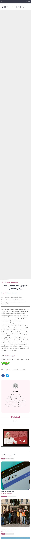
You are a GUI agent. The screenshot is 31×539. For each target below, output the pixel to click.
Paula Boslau (10, 531)
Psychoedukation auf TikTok (7, 491)
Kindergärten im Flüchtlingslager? (8, 454)
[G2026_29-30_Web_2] (15, 475)
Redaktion (9, 456)
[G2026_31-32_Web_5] (15, 513)
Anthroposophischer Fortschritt (8, 529)
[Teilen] (3, 375)
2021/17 (9, 369)
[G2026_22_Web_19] (15, 438)
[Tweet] (7, 375)
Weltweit (23, 369)
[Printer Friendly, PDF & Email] (5, 363)
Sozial (3, 458)
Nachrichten (15, 369)
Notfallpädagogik (10, 356)
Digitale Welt (4, 496)
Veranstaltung (15, 282)
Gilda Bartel (14, 293)
